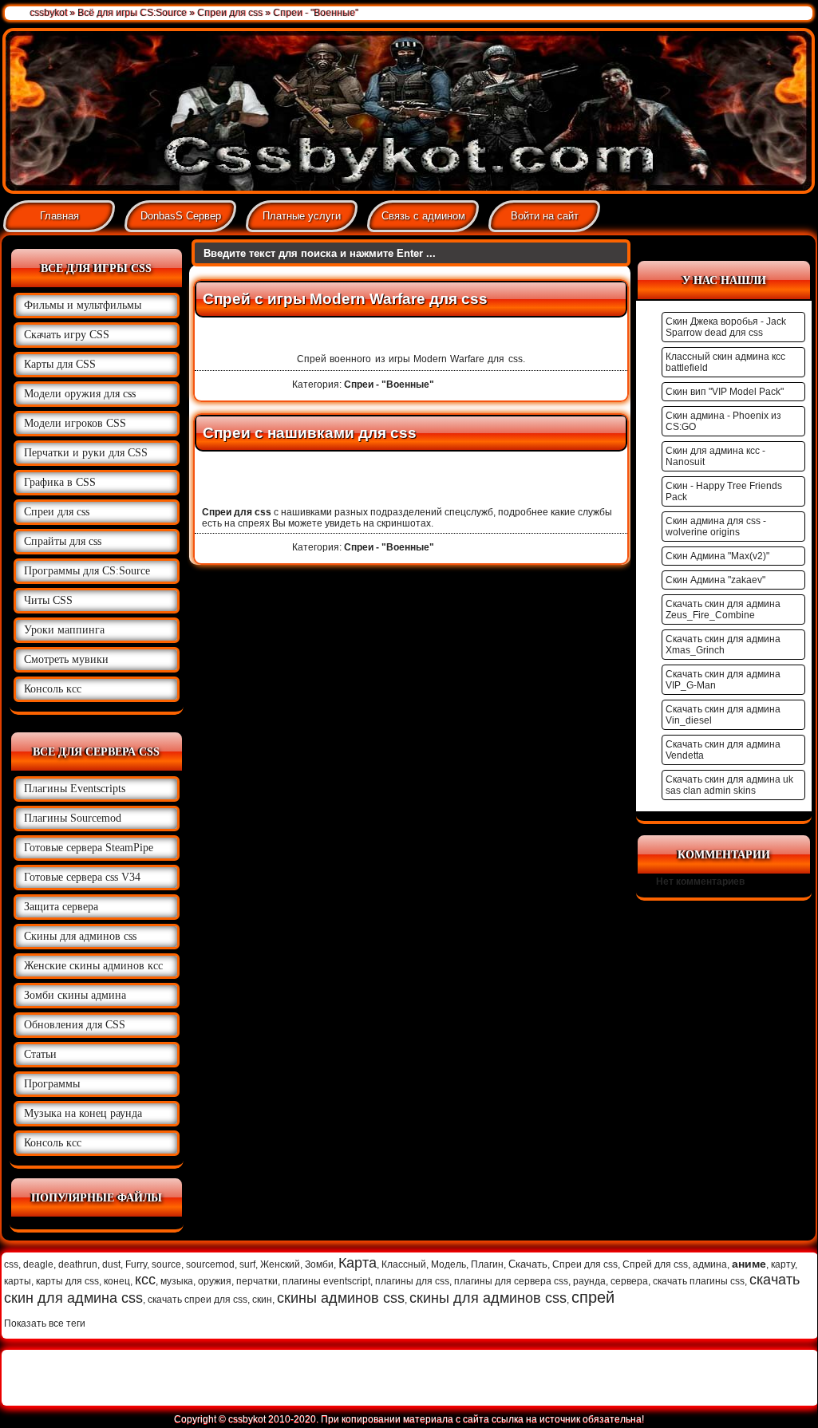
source (166, 1264)
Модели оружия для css (80, 394)
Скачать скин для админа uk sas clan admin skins (729, 785)
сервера (629, 1281)
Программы (52, 1084)
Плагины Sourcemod (72, 818)
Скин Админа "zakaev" (715, 580)
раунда (589, 1281)
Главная (59, 216)
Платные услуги (302, 216)
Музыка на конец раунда (83, 1113)
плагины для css (412, 1281)
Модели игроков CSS (75, 423)
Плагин (487, 1264)
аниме (749, 1263)
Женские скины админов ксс (93, 966)
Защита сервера (61, 907)
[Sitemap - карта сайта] (769, 1378)
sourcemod (210, 1264)
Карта (357, 1263)
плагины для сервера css (511, 1281)
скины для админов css (488, 1298)
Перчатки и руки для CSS (86, 453)
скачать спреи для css (197, 1299)
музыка (176, 1281)
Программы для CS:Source (87, 571)
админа (710, 1264)
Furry (136, 1264)
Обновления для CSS (74, 1025)
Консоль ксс (52, 689)
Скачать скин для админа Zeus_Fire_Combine (723, 609)
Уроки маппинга (64, 630)
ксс (145, 1280)
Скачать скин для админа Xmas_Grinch (723, 644)
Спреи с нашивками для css (310, 432)
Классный (403, 1264)
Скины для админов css (80, 936)
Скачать (527, 1264)
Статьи (40, 1054)
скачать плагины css (699, 1281)
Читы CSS (48, 600)
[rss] (793, 1378)
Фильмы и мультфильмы (82, 305)
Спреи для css (56, 512)
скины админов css (341, 1298)
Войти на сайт (545, 216)
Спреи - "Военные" (389, 384)
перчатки (257, 1281)
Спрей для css (655, 1264)
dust (111, 1264)
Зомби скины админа (75, 995)
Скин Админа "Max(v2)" (717, 556)
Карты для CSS (60, 364)
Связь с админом (423, 216)
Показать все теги (44, 1323)
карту (783, 1264)
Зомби (319, 1264)
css (11, 1264)
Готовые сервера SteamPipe (88, 848)
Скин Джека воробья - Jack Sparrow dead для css (726, 327)
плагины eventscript (326, 1281)
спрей (592, 1297)
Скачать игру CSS (66, 335)
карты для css (67, 1281)
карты (17, 1281)
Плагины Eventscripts (74, 789)
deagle (38, 1264)
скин (262, 1299)
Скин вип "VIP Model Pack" (725, 391)
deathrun (77, 1264)
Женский (280, 1264)
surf (247, 1264)
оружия (214, 1281)
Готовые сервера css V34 (82, 877)
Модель (448, 1264)
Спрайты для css (62, 541)
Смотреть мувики (66, 659)
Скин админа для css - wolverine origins (716, 526)
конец (117, 1281)
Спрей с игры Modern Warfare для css (345, 298)
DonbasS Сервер (180, 216)
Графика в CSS (60, 482)
